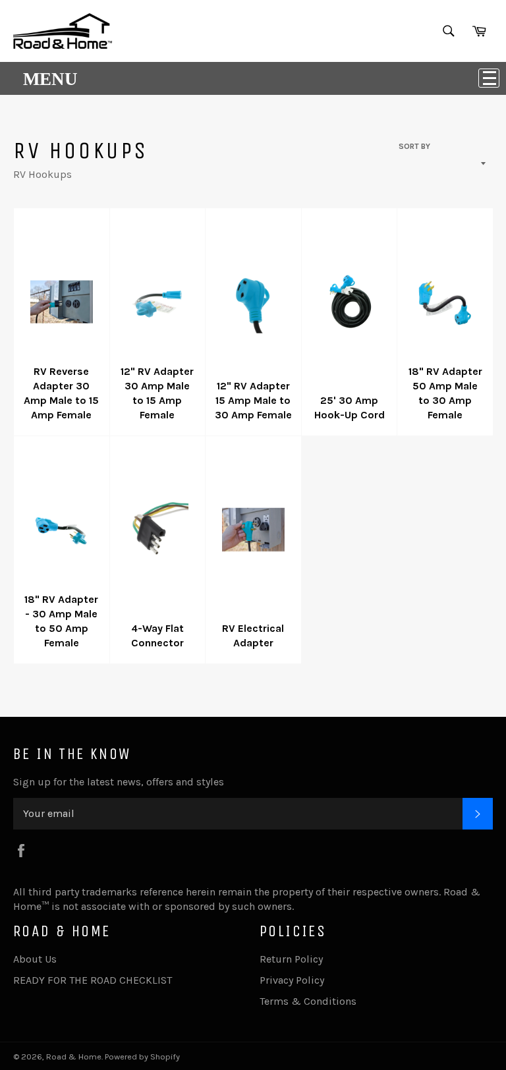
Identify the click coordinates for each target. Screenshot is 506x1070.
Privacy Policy (292, 980)
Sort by (414, 146)
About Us (35, 959)
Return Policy (291, 959)
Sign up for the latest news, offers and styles (118, 781)
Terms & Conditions (308, 1001)
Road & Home (73, 1056)
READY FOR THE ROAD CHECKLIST (92, 980)
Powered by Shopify (142, 1056)
